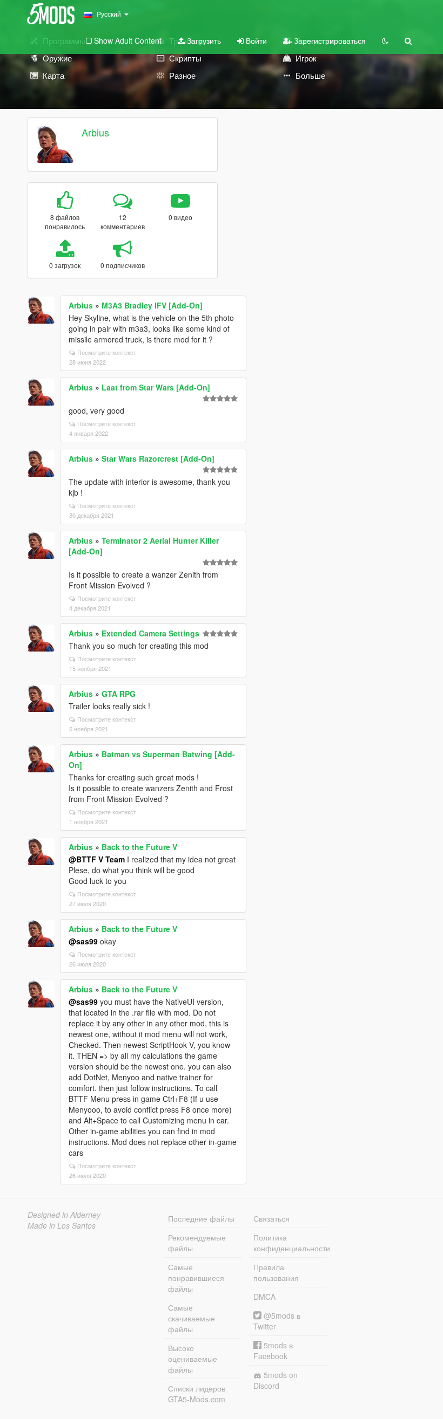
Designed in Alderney (64, 1214)
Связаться (271, 1218)
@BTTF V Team (97, 859)
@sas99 (83, 941)
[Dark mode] (385, 40)
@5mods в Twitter (276, 1321)
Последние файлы (201, 1218)
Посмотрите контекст (106, 352)
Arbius (95, 132)
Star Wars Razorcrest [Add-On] (158, 458)
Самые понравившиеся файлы (196, 1278)
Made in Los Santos (62, 1225)
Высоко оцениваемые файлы (192, 1358)
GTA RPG (119, 693)
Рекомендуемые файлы (197, 1242)
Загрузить (203, 40)
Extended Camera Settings (150, 633)
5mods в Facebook (273, 1350)
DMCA (264, 1296)
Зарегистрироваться (329, 40)
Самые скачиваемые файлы (191, 1318)
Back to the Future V (139, 846)
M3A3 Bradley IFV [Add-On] (152, 305)
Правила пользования (276, 1272)
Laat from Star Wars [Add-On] (156, 387)
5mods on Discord (275, 1380)
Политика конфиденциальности (290, 1242)
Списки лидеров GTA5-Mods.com (196, 1393)
